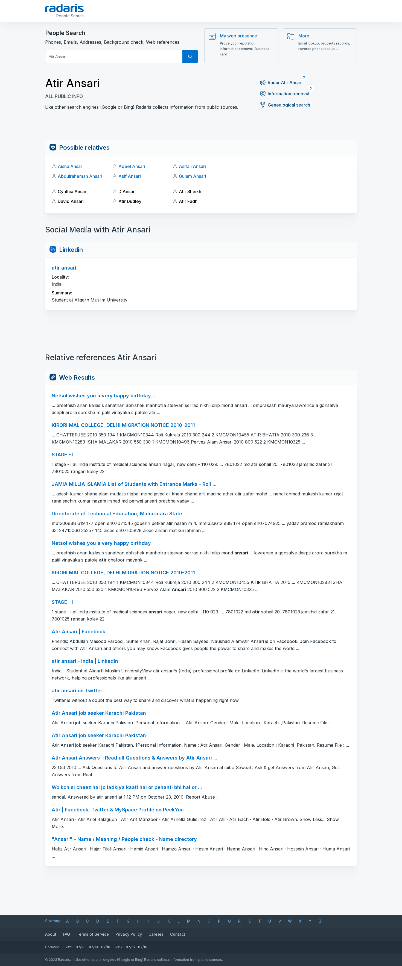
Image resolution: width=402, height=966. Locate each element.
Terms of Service (93, 934)
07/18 (105, 947)
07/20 (81, 947)
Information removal (288, 93)
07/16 (130, 947)
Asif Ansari (129, 176)
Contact (177, 934)
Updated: (52, 947)
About (50, 934)
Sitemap (53, 920)
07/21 (67, 947)
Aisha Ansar (70, 166)
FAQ (66, 934)
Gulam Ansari (192, 176)
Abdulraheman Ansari (80, 176)
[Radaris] (64, 8)
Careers (156, 934)
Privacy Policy (128, 934)
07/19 (93, 947)
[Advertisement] (201, 127)
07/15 (142, 947)
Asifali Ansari (192, 166)
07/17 (118, 947)
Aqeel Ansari (131, 166)
